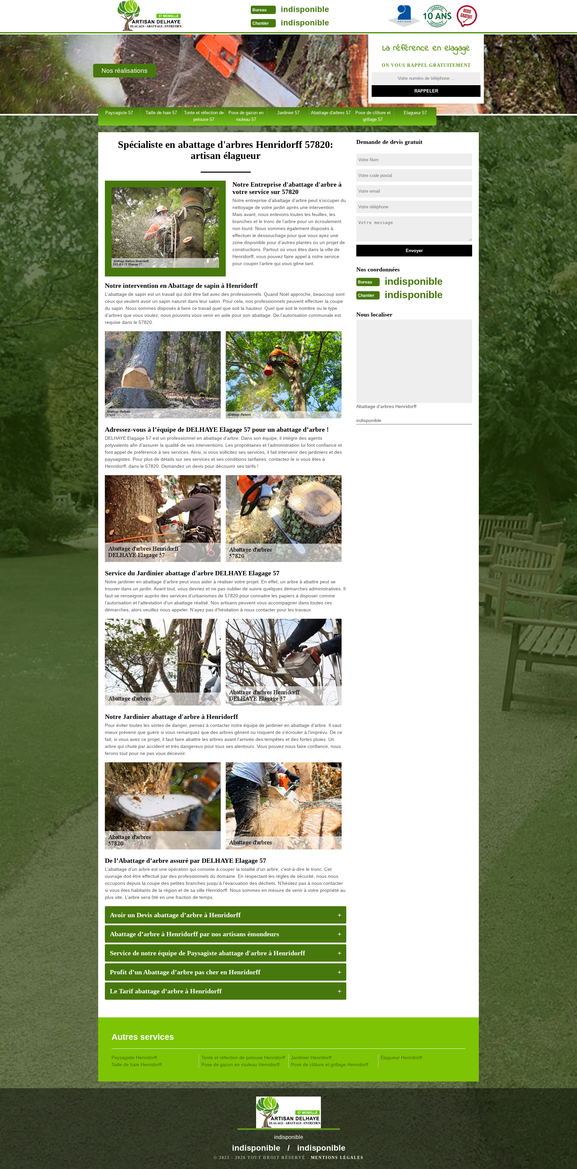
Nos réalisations (125, 70)
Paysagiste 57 (119, 112)
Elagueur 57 (415, 112)
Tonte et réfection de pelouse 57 (204, 116)
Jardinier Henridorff (311, 1057)
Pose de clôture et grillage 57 (373, 116)
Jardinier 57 (288, 112)
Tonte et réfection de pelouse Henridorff (243, 1057)
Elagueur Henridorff (401, 1057)
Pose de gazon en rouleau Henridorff (240, 1064)
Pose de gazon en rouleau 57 (245, 116)
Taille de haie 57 (161, 112)
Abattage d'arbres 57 (331, 112)
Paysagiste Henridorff (134, 1057)
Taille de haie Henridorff (137, 1064)
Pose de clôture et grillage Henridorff (329, 1064)
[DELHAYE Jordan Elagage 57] (149, 16)
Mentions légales (337, 1157)
